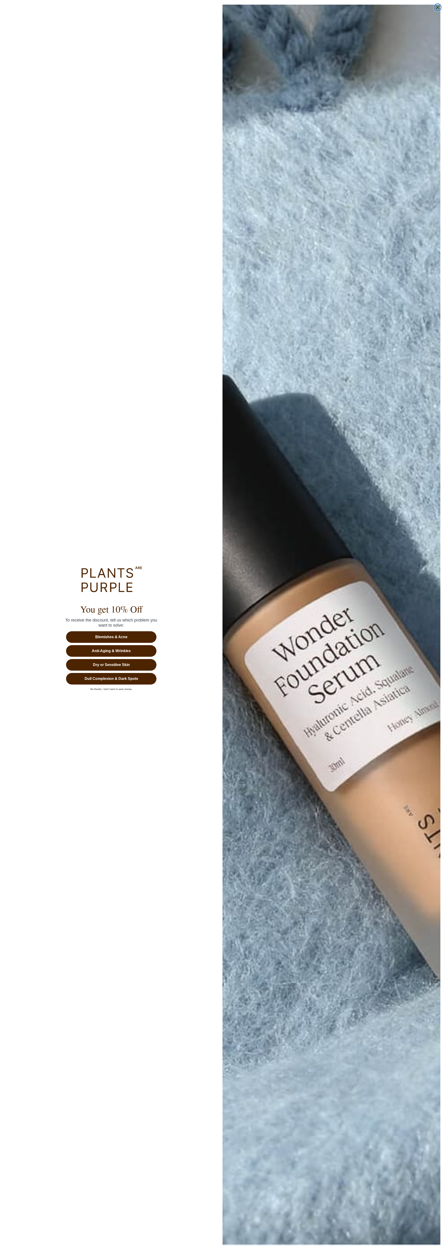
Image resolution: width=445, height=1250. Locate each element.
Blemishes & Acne (111, 637)
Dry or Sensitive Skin (111, 665)
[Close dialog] (437, 7)
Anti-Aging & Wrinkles (111, 651)
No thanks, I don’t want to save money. (111, 689)
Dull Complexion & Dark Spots (111, 679)
